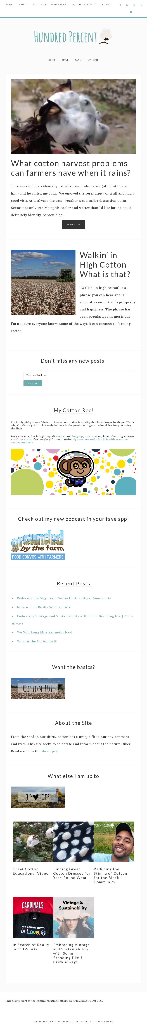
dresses (61, 436)
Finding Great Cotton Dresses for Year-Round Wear (72, 873)
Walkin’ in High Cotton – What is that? (106, 264)
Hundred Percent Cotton (73, 36)
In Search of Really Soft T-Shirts (43, 607)
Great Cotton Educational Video (31, 871)
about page (50, 751)
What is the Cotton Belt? (37, 641)
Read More (73, 224)
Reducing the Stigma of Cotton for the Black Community (64, 598)
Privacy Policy (105, 1022)
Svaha (28, 439)
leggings (77, 436)
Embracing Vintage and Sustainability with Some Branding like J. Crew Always (71, 953)
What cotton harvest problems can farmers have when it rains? (71, 167)
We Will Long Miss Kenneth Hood (44, 632)
